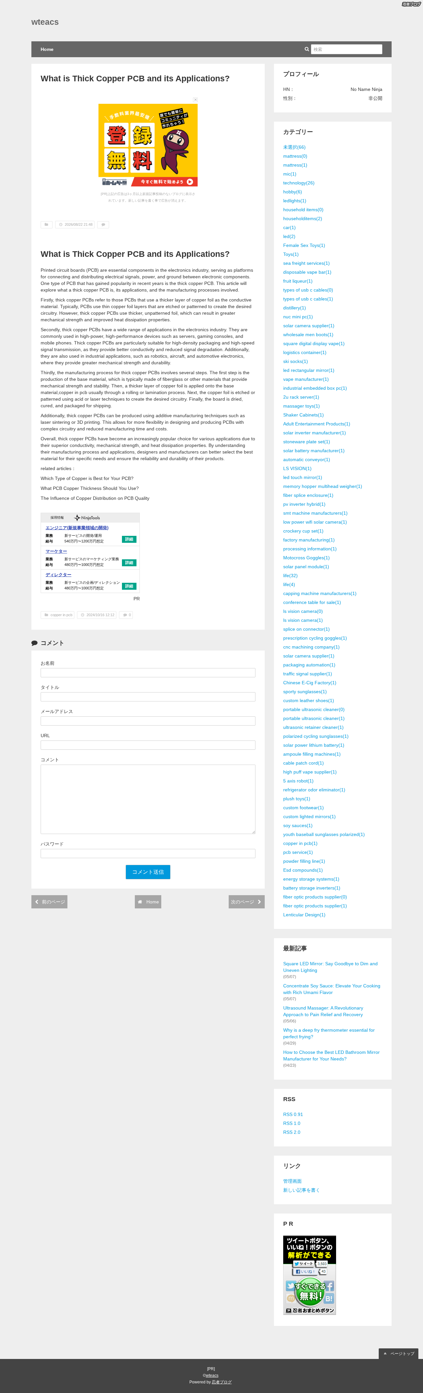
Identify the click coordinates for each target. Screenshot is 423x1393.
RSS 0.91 (293, 1114)
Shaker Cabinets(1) (303, 415)
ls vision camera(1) (303, 620)
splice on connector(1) (306, 629)
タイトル (50, 687)
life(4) (289, 584)
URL (45, 735)
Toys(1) (291, 254)
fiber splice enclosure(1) (308, 495)
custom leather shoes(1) (308, 700)
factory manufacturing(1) (309, 539)
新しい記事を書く (301, 1190)
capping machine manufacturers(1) (320, 593)
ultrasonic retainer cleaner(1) (313, 727)
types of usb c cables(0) (308, 290)
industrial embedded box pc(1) (315, 388)
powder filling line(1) (304, 861)
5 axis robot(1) (298, 780)
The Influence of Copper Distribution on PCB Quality (95, 498)
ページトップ (402, 1353)
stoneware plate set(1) (306, 441)
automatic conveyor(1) (306, 459)
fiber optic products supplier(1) (315, 905)
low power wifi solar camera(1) (315, 522)
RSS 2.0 (291, 1132)
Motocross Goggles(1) (306, 557)
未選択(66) (294, 147)
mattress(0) (295, 156)
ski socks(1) (295, 361)
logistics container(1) (305, 352)
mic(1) (289, 174)
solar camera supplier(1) (308, 325)
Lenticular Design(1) (304, 914)
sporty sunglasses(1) (305, 691)
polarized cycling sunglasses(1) (316, 736)
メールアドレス (57, 711)
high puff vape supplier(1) (310, 772)
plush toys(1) (296, 798)
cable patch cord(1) (303, 763)
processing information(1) (310, 548)
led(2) (289, 236)
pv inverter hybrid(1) (304, 504)
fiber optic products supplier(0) (315, 896)
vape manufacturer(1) (306, 379)
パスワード (52, 844)
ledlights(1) (294, 200)
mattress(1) (295, 165)
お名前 (48, 663)
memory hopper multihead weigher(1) (322, 486)
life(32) (290, 575)
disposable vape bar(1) (307, 272)
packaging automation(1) (309, 664)
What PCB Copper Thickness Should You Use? (90, 488)
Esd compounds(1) (303, 870)
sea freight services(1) (306, 263)
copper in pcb (73, 392)
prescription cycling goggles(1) (315, 638)
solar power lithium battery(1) (313, 745)
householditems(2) (302, 218)
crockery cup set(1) (303, 531)
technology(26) (299, 182)
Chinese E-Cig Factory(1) (309, 682)
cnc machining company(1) (311, 647)
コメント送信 (148, 872)
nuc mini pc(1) (298, 316)
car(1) (289, 227)
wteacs (45, 22)
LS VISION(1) (297, 468)
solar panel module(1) (306, 566)
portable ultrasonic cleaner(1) (314, 718)
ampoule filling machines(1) (312, 754)
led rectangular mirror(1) (308, 370)
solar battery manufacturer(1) (314, 450)
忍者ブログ (222, 1382)
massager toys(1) (301, 406)
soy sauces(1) (298, 825)
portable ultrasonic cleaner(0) (314, 709)
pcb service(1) (298, 852)
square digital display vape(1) (314, 343)
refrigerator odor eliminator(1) (314, 789)
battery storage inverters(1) (311, 888)
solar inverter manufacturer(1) (314, 432)
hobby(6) (292, 191)
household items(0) (303, 209)
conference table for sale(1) (312, 602)
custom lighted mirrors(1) (309, 816)
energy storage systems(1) (311, 879)
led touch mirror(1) (302, 477)
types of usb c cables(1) (308, 298)
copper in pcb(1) (300, 843)
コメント (50, 759)
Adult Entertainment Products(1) (316, 423)
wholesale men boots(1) (308, 334)
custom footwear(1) (303, 807)
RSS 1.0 (291, 1123)
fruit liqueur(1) (298, 281)
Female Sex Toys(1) (304, 245)
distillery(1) (294, 307)
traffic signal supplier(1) (307, 673)
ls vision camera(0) (303, 611)
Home (47, 49)
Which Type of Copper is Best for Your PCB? (87, 478)
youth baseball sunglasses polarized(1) (324, 834)
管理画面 (292, 1181)
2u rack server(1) (301, 397)
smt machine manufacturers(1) (315, 513)
